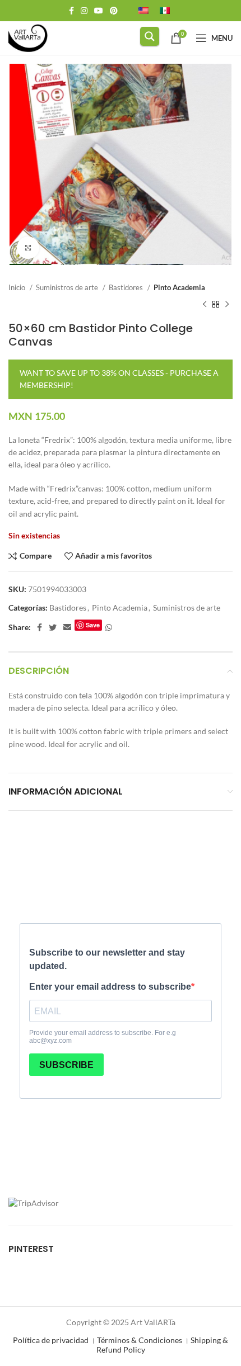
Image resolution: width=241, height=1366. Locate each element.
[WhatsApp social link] (108, 627)
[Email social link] (67, 627)
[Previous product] (204, 304)
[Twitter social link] (52, 627)
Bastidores (127, 287)
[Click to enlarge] (28, 248)
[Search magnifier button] (149, 36)
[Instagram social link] (84, 10)
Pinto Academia (179, 287)
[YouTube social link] (98, 10)
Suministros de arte (68, 287)
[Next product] (227, 304)
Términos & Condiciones (139, 1340)
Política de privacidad (51, 1340)
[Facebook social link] (71, 10)
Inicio (17, 287)
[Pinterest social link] (113, 10)
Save (93, 625)
